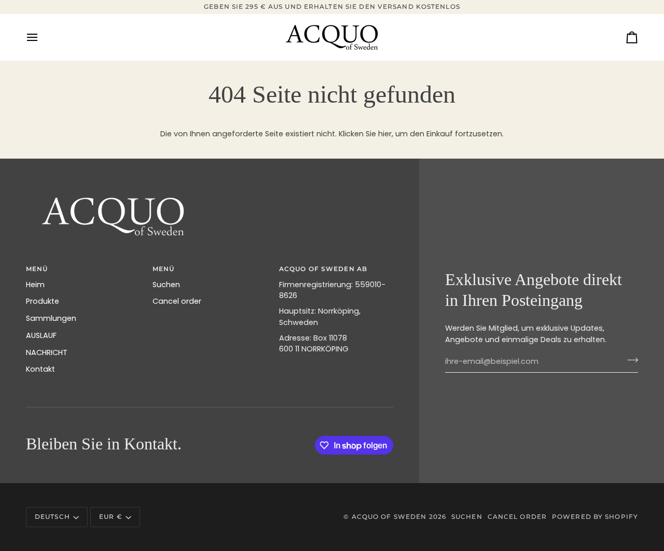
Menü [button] (163, 269)
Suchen (166, 284)
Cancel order (177, 301)
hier (385, 134)
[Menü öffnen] (41, 37)
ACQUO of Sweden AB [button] (323, 269)
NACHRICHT (46, 352)
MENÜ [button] (37, 269)
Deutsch (52, 516)
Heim (35, 284)
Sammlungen (51, 318)
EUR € (110, 516)
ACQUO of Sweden (389, 516)
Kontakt (40, 369)
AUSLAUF (41, 335)
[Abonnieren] (629, 360)
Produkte (42, 301)
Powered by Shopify (595, 516)
